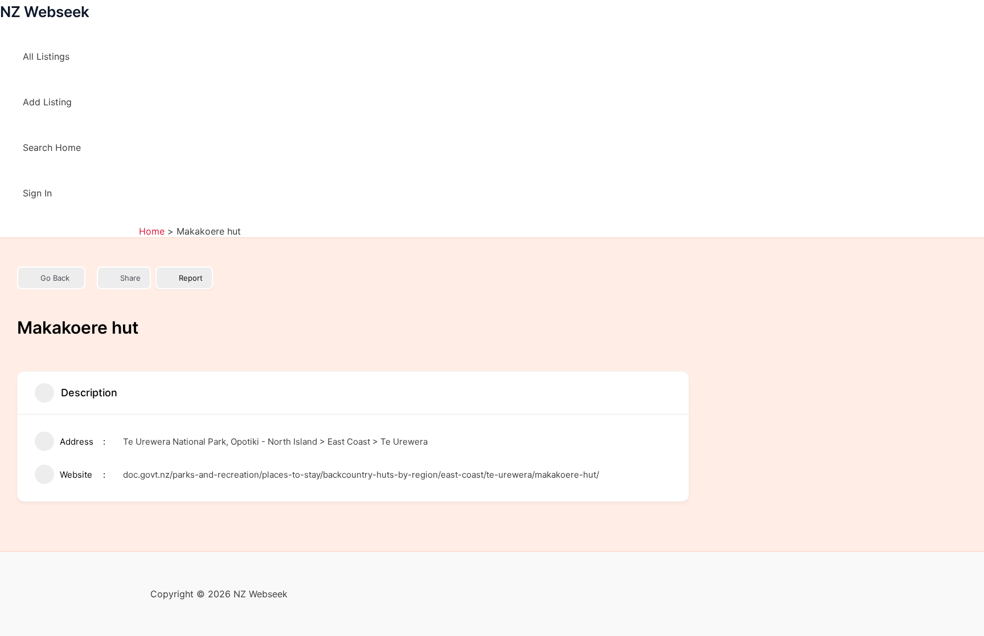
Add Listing (47, 102)
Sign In (37, 193)
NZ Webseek (44, 11)
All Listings (46, 56)
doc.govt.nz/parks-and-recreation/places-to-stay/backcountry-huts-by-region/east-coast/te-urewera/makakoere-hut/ (361, 474)
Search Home (52, 147)
